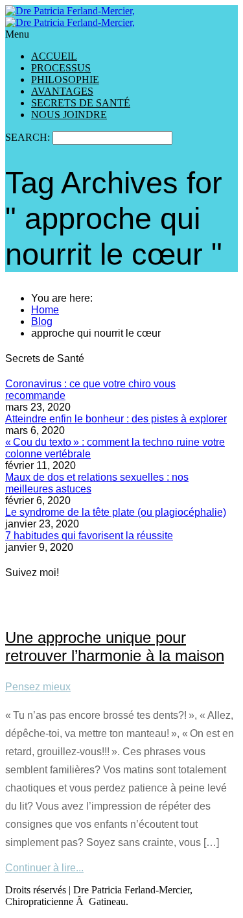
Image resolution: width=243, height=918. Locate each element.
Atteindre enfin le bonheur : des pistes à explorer (116, 418)
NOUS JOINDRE (69, 114)
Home (45, 309)
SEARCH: (28, 137)
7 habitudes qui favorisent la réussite (89, 535)
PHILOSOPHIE (65, 79)
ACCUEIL (54, 56)
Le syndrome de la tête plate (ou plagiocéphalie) (115, 512)
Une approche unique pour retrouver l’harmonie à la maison (114, 646)
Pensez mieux (38, 686)
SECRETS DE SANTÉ (80, 102)
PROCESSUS (61, 67)
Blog (41, 321)
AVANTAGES (62, 91)
